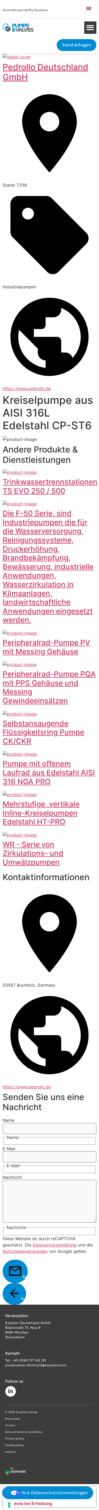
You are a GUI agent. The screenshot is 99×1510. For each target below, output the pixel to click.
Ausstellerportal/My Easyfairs (25, 10)
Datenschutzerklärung (55, 1245)
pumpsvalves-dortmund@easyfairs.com (36, 1365)
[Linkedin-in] (10, 1391)
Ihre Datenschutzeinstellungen (54, 1492)
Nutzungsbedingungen (25, 1251)
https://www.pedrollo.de (27, 388)
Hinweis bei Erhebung (29, 1503)
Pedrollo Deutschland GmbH (45, 72)
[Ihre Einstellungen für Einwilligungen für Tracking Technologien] (9, 1505)
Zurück (23, 1298)
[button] (90, 27)
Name (8, 1120)
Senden (25, 1277)
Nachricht (12, 1177)
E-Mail (9, 1149)
